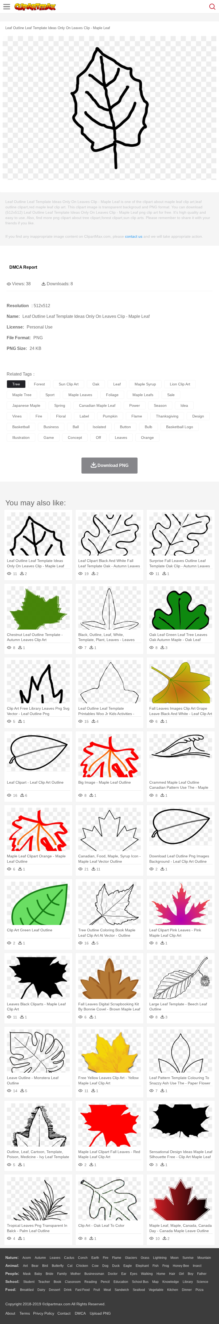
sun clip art (69, 384)
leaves (121, 437)
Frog (165, 1266)
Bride (49, 1274)
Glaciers (131, 1258)
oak (95, 384)
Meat (107, 1290)
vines (17, 416)
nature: (12, 1257)
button (125, 427)
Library (188, 1282)
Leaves (55, 1258)
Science (202, 1282)
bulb (148, 427)
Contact (64, 1313)
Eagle (127, 1266)
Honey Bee (181, 1266)
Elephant (142, 1266)
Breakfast (27, 1290)
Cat (69, 1266)
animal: (12, 1265)
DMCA (80, 1313)
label (84, 416)
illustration (21, 437)
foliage (112, 395)
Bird (45, 1266)
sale (171, 395)
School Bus (140, 1282)
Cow (95, 1266)
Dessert (54, 1290)
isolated (99, 427)
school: (12, 1281)
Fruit (96, 1290)
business (51, 427)
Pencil (105, 1282)
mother (76, 1274)
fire (39, 416)
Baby (38, 1274)
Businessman (94, 1274)
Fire (105, 1258)
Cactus (69, 1258)
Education (121, 1282)
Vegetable (156, 1290)
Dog (105, 1266)
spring (59, 405)
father (201, 1274)
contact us (133, 236)
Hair (172, 1274)
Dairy (41, 1290)
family (62, 1274)
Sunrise (188, 1258)
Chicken (82, 1266)
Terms (24, 1313)
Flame (116, 1258)
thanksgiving (167, 416)
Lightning (160, 1258)
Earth (95, 1258)
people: (12, 1273)
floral (61, 416)
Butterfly (58, 1266)
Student (28, 1282)
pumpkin (110, 416)
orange (147, 437)
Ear (123, 1274)
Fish (155, 1266)
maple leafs (142, 395)
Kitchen (172, 1290)
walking (147, 1274)
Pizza (199, 1290)
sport (49, 395)
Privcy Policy (43, 1313)
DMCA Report (23, 267)
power (134, 405)
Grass (145, 1258)
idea (184, 405)
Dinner (187, 1290)
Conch (83, 1258)
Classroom (73, 1282)
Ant (25, 1266)
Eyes (133, 1274)
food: (10, 1289)
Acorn (26, 1258)
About (10, 1313)
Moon (174, 1258)
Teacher (44, 1282)
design (198, 416)
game (49, 437)
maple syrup (145, 384)
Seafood (139, 1290)
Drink (68, 1290)
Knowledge (170, 1282)
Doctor (113, 1274)
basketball (21, 427)
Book (57, 1282)
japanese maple (26, 405)
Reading (90, 1282)
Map (155, 1282)
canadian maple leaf (97, 405)
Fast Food (82, 1290)
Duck (116, 1266)
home (161, 1274)
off (98, 437)
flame (136, 416)
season (160, 405)
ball (76, 427)
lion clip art (180, 384)
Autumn (40, 1258)
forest (39, 384)
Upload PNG (100, 1313)
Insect (197, 1266)
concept (75, 437)
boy (190, 1274)
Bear (35, 1266)
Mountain (204, 1258)
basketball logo (179, 427)
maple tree (22, 395)
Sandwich (122, 1290)
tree (16, 384)
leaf (117, 384)
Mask (27, 1274)
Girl (181, 1274)
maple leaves (80, 395)
